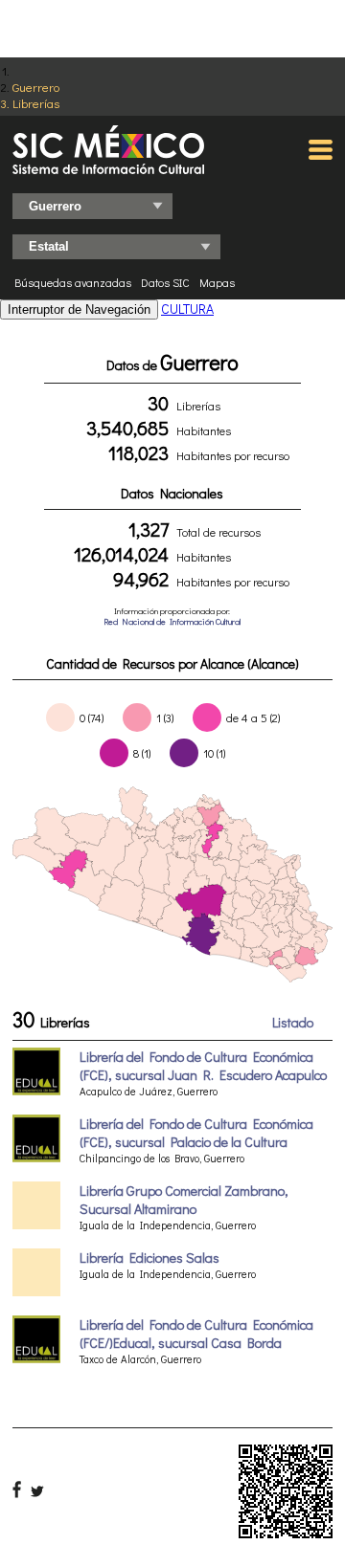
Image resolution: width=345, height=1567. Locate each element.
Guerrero (35, 86)
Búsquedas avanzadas (72, 282)
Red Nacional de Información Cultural (172, 621)
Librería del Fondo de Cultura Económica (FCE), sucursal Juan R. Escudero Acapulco (203, 1066)
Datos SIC (165, 282)
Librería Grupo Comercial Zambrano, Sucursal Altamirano (184, 1199)
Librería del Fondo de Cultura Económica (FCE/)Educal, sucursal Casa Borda (196, 1333)
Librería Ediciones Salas (149, 1257)
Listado (292, 1022)
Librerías (35, 103)
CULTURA (187, 308)
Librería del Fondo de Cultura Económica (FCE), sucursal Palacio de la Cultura (196, 1133)
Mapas (217, 282)
